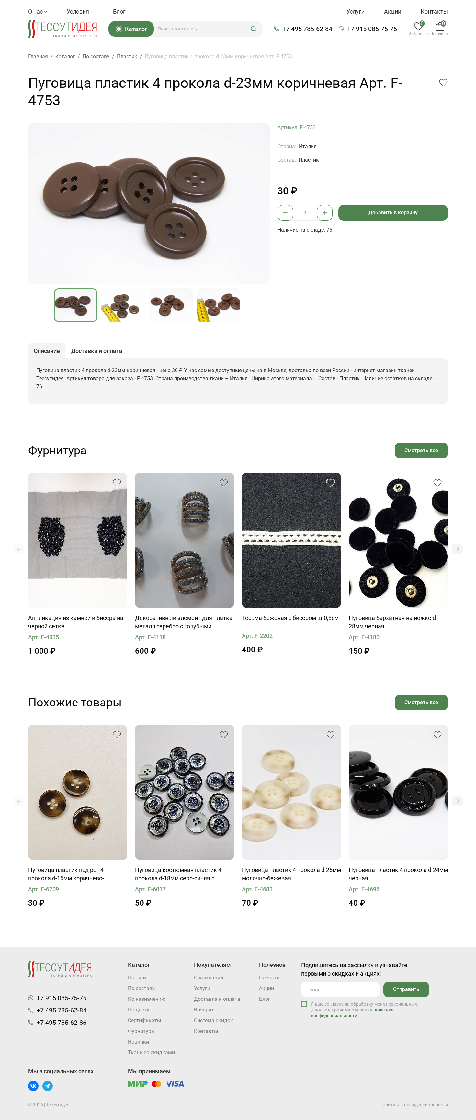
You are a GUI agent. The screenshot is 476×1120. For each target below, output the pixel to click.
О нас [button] (36, 11)
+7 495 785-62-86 (61, 1022)
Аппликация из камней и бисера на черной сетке (75, 622)
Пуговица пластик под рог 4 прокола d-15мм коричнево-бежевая (66, 874)
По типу (137, 978)
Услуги (355, 11)
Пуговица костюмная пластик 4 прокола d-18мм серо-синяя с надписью (178, 874)
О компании (208, 978)
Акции (392, 11)
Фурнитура (141, 1031)
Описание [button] (47, 351)
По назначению (146, 999)
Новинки (138, 1042)
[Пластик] (77, 792)
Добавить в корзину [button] (393, 213)
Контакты (434, 11)
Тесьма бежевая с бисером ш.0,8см (290, 617)
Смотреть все (421, 450)
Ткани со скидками (151, 1052)
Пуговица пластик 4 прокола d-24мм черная (398, 874)
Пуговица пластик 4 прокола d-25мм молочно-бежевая (291, 874)
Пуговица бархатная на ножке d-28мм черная (393, 622)
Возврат (204, 1010)
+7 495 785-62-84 (307, 29)
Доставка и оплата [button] (96, 351)
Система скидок (213, 1020)
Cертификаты (144, 1020)
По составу (141, 988)
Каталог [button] (136, 29)
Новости (269, 978)
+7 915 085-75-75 (372, 29)
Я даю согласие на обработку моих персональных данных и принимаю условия (364, 1009)
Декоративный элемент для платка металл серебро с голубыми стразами (183, 622)
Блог (119, 11)
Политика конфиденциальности (414, 1104)
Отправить (406, 989)
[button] (253, 29)
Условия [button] (78, 11)
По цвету (138, 1010)
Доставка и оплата (217, 999)
